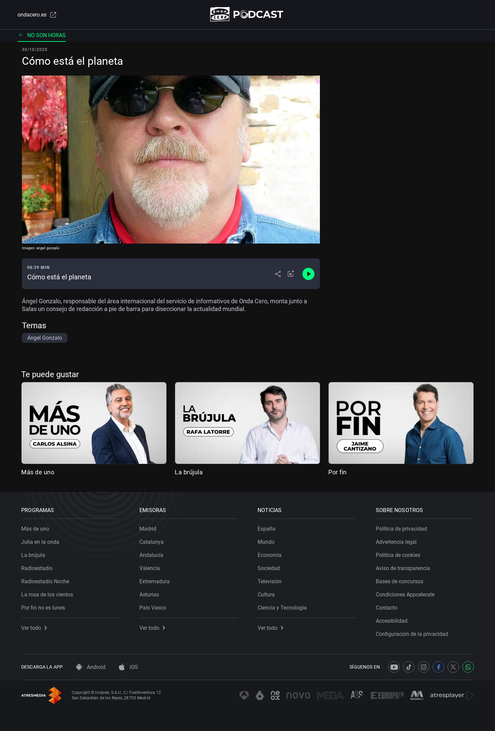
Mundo (266, 542)
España (266, 529)
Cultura (266, 594)
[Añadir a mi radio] (291, 274)
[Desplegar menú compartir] (278, 274)
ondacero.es (32, 14)
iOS (133, 667)
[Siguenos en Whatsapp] (468, 667)
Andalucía (151, 555)
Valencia (149, 568)
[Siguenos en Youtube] (394, 667)
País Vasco (152, 608)
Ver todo (31, 628)
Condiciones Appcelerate (405, 594)
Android (95, 667)
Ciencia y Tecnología (282, 608)
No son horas (46, 35)
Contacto (386, 608)
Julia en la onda (40, 542)
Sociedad (269, 568)
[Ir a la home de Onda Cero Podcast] (248, 14)
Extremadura (154, 581)
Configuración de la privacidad (412, 634)
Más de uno (37, 472)
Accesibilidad (391, 621)
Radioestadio (37, 568)
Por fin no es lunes (43, 608)
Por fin (337, 472)
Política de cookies (398, 555)
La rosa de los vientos (47, 594)
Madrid (147, 529)
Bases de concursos (399, 581)
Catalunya (151, 542)
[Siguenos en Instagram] (423, 667)
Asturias (149, 594)
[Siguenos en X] (453, 667)
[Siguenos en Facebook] (438, 667)
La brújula (189, 472)
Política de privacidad (401, 529)
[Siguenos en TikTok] (409, 667)
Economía (270, 555)
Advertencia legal (396, 542)
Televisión (270, 581)
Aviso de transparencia (403, 568)
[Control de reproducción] (308, 274)
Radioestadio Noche (45, 581)
